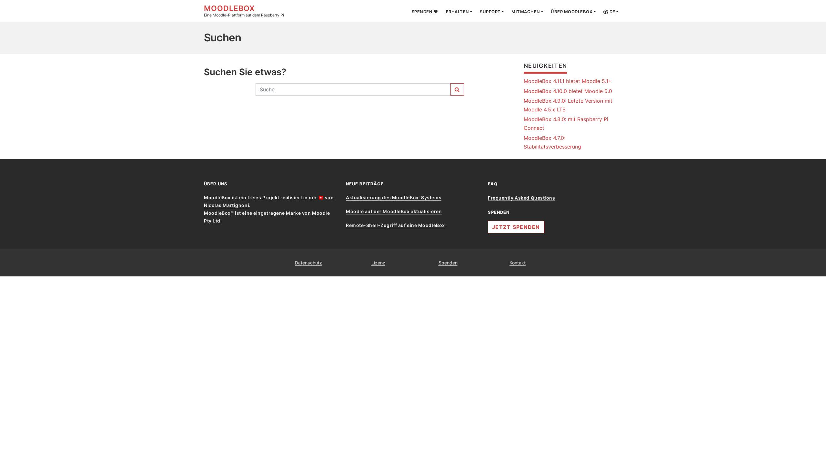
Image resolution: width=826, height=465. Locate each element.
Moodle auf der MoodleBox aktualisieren (394, 211)
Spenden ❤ (425, 11)
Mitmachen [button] (525, 11)
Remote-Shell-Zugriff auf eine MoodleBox (395, 225)
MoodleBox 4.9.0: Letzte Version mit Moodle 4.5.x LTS (568, 105)
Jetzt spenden (516, 227)
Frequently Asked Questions (521, 198)
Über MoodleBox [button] (571, 11)
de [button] (611, 11)
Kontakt (517, 262)
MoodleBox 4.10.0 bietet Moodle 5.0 (568, 91)
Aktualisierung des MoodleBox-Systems (393, 197)
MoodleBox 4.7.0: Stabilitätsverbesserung (552, 142)
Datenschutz (308, 262)
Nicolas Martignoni (226, 205)
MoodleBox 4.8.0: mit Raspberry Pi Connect (566, 123)
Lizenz (378, 262)
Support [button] (490, 11)
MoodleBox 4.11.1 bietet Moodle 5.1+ (568, 81)
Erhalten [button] (457, 11)
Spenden (448, 262)
